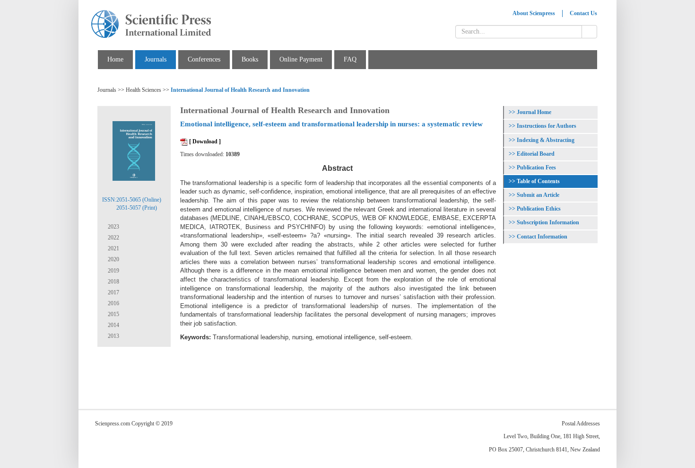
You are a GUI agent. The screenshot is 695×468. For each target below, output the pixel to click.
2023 (112, 226)
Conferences (204, 59)
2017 (112, 292)
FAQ (350, 59)
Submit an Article (538, 195)
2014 (112, 325)
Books (250, 59)
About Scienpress (534, 13)
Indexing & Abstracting (545, 140)
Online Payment (300, 59)
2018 (112, 281)
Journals (155, 59)
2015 (112, 314)
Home (115, 59)
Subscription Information (548, 222)
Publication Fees (536, 167)
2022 (112, 237)
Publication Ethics (539, 208)
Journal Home (534, 112)
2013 (112, 336)
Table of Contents (538, 181)
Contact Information (542, 236)
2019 (112, 270)
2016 (112, 303)
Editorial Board (536, 153)
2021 (112, 248)
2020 (112, 259)
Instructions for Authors (546, 126)
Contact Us (583, 13)
